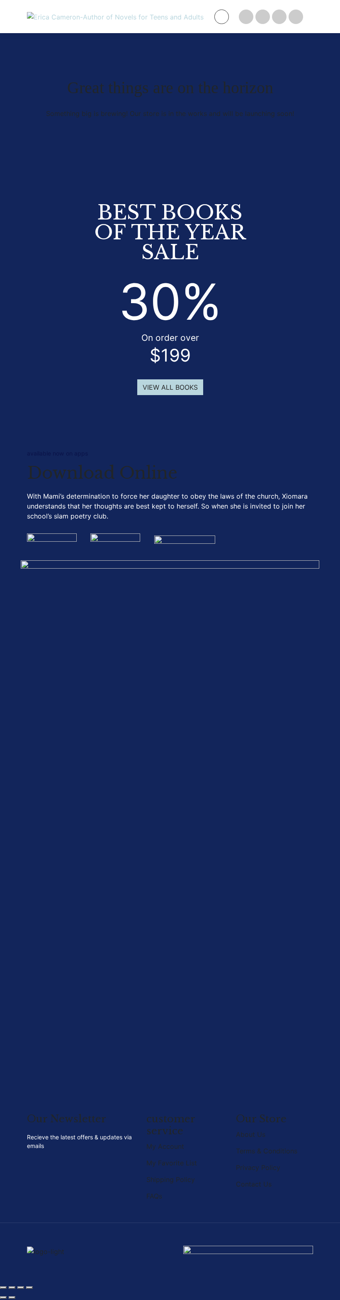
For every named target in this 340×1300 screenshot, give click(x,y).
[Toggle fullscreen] (12, 1287)
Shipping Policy (170, 1179)
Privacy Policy (258, 1167)
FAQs (154, 1196)
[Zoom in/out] (3, 1287)
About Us (250, 1134)
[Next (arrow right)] (12, 1297)
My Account (165, 1146)
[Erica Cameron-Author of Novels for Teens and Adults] (115, 16)
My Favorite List (171, 1163)
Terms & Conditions (266, 1151)
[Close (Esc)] (29, 1287)
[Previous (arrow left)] (3, 1297)
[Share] (20, 1287)
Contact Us (254, 1184)
